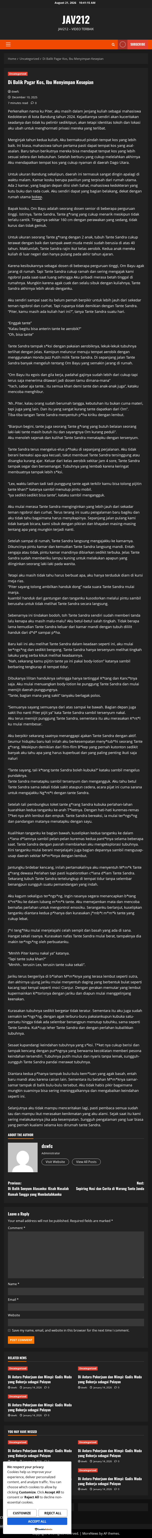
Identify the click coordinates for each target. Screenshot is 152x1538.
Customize (22, 1513)
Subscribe (137, 44)
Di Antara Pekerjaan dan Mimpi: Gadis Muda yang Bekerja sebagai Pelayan (40, 1379)
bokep (37, 196)
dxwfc (15, 91)
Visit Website (55, 1162)
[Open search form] (113, 44)
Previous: (38, 1188)
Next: (110, 1185)
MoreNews (90, 1533)
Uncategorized (17, 73)
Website (14, 1315)
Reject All (52, 1513)
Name (13, 1284)
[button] (8, 44)
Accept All (37, 1521)
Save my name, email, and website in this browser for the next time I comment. (70, 1330)
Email (13, 1299)
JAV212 (76, 19)
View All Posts (86, 1162)
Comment (16, 1228)
